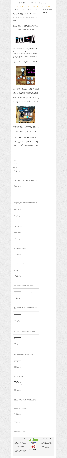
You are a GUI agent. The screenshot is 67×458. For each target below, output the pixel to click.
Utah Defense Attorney (33, 449)
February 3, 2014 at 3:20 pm (17, 216)
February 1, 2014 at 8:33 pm (17, 239)
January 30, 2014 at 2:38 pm (17, 261)
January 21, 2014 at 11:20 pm (17, 298)
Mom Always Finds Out (33, 2)
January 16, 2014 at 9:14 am (17, 360)
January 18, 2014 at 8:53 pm (17, 321)
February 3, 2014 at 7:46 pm (17, 186)
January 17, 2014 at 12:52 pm (17, 344)
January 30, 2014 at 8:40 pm (17, 254)
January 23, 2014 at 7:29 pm (17, 276)
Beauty (15, 160)
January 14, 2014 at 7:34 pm (17, 414)
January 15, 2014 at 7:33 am (17, 390)
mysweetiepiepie (16, 381)
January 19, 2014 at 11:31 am (17, 314)
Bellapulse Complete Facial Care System (22, 137)
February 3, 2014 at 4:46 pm (17, 209)
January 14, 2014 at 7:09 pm (17, 422)
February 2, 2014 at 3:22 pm (17, 232)
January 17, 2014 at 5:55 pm (17, 337)
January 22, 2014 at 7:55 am (17, 291)
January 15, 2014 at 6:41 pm (17, 382)
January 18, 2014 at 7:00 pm (17, 329)
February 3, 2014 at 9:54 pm (17, 171)
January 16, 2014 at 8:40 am (17, 367)
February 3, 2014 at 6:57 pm (17, 193)
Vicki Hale (15, 413)
